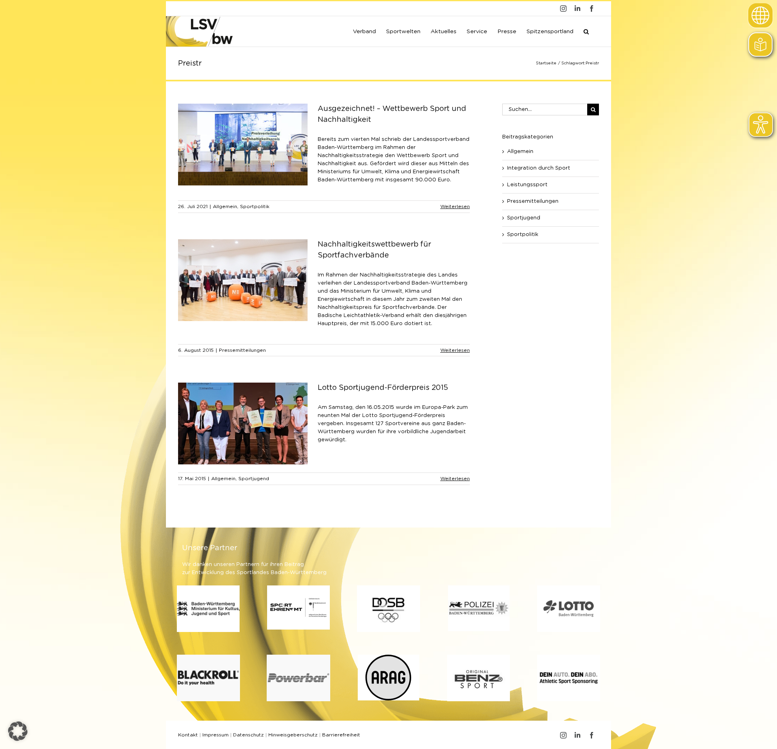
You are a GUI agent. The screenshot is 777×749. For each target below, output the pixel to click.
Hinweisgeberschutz (293, 734)
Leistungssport (527, 184)
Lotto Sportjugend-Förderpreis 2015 (383, 388)
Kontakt (188, 734)
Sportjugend (253, 478)
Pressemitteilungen (242, 350)
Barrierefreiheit (341, 734)
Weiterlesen (455, 206)
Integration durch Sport (538, 168)
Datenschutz (248, 734)
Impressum (215, 734)
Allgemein (225, 206)
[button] (586, 30)
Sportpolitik (255, 206)
